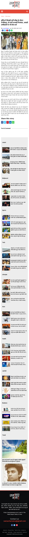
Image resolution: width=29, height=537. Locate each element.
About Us (5, 530)
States (2, 16)
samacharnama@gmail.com (14, 520)
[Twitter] (14, 525)
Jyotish (4, 371)
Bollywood (5, 178)
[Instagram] (17, 525)
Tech (3, 242)
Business (4, 403)
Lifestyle (4, 274)
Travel (4, 435)
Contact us (23, 530)
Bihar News (8, 16)
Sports (4, 210)
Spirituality (10, 532)
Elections (25, 532)
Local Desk (6, 28)
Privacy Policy (11, 530)
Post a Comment (6, 128)
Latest (4, 142)
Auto (3, 306)
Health (4, 338)
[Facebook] (12, 525)
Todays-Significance (17, 532)
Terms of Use (17, 530)
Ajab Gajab (4, 532)
